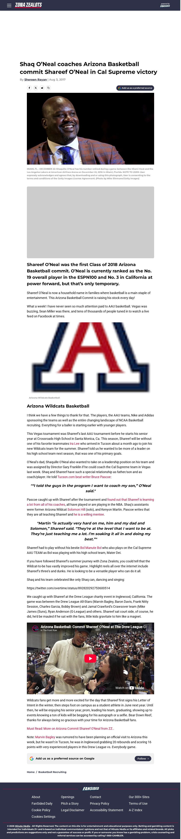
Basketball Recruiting (52, 772)
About (36, 797)
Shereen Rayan (35, 79)
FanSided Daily (42, 803)
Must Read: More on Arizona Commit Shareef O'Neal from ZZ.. (70, 728)
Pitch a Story (70, 803)
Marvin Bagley (45, 737)
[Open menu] (9, 5)
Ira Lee (75, 443)
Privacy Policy (99, 803)
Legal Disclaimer (72, 810)
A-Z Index (135, 810)
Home (31, 772)
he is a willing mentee (89, 514)
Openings (67, 797)
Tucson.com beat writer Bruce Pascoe (84, 477)
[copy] (48, 87)
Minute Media (22, 826)
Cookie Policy (41, 810)
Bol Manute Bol (90, 548)
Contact (95, 797)
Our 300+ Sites (139, 797)
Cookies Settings (43, 816)
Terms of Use (138, 803)
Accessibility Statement (106, 810)
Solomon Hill (76, 509)
